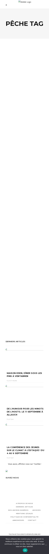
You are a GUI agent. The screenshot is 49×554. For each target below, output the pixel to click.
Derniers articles (24, 507)
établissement (20, 107)
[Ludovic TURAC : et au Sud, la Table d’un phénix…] (24, 59)
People (25, 72)
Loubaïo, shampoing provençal (22, 281)
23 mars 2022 (24, 91)
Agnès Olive (12, 288)
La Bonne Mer (36, 226)
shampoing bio (18, 319)
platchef (15, 117)
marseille (9, 114)
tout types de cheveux (15, 326)
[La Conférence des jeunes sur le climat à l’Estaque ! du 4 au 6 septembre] (24, 433)
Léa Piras (11, 198)
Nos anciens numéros (18, 510)
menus (33, 114)
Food (10, 183)
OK (25, 550)
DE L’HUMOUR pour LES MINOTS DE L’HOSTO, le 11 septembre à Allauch (25, 412)
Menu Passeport (21, 114)
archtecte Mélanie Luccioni (17, 222)
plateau (23, 117)
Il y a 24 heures (12, 380)
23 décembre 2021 (23, 198)
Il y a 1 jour (10, 419)
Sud (7, 121)
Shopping (29, 273)
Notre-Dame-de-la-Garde (17, 232)
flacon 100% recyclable (29, 312)
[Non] (46, 545)
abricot (9, 312)
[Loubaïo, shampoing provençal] (24, 259)
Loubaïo (9, 316)
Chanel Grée (12, 91)
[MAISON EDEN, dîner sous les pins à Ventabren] (24, 358)
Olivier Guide (19, 316)
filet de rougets (22, 226)
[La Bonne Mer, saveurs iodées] (24, 156)
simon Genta (20, 323)
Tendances (19, 183)
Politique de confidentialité (24, 517)
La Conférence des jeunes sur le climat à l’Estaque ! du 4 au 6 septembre (25, 450)
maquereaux (11, 229)
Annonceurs (18, 520)
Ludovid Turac (29, 110)
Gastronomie (14, 72)
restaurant (16, 236)
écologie (20, 273)
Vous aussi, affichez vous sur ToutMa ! (24, 464)
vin (20, 121)
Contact (32, 520)
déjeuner (9, 107)
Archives (36, 510)
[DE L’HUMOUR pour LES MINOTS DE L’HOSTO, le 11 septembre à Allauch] (24, 394)
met (38, 114)
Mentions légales (24, 513)
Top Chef (14, 121)
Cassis (15, 312)
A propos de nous (24, 503)
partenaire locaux (33, 316)
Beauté (11, 273)
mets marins (31, 229)
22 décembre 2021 (25, 288)
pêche (8, 117)
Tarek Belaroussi (34, 323)
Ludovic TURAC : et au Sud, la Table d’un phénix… (22, 83)
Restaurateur (33, 117)
